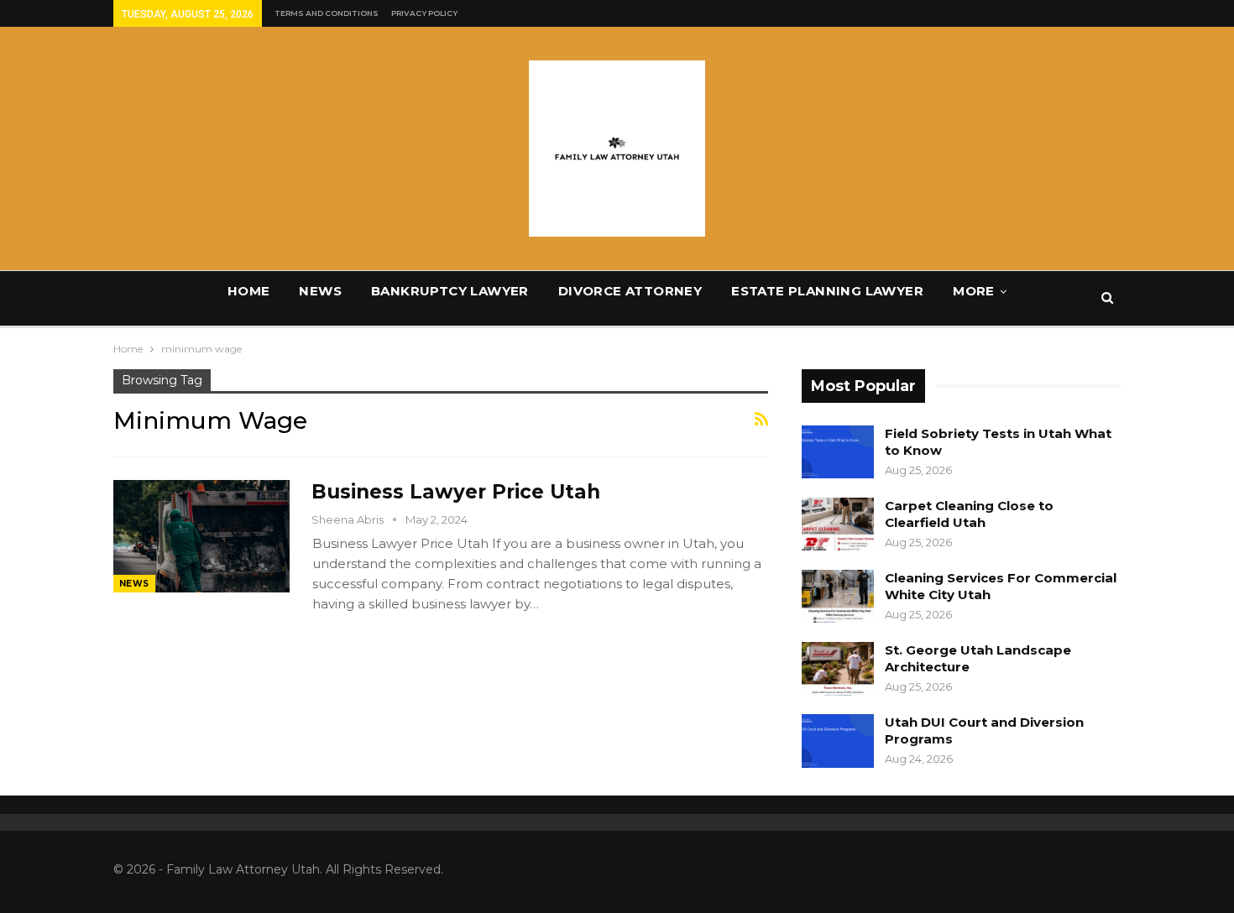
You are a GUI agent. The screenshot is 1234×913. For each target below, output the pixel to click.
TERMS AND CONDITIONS (327, 13)
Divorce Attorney (630, 291)
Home (248, 291)
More (974, 291)
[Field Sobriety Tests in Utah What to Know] (838, 452)
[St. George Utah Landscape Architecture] (838, 669)
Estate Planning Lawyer (827, 291)
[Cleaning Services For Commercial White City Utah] (838, 596)
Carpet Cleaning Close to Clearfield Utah (969, 514)
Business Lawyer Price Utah (455, 491)
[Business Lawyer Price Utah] (201, 536)
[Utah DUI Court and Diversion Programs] (838, 741)
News (320, 291)
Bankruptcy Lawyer (450, 291)
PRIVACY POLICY (424, 13)
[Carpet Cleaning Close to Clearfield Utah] (838, 524)
